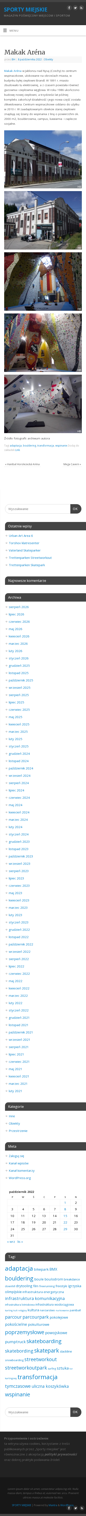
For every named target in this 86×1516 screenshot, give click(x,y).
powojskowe (56, 1332)
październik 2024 (21, 768)
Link (17, 450)
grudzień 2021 (19, 1017)
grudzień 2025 (19, 665)
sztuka (63, 1368)
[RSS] (81, 8)
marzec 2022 (18, 995)
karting (9, 1310)
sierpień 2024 (19, 783)
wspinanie (61, 445)
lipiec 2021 (16, 1054)
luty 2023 (15, 915)
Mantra (53, 1505)
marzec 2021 (18, 1083)
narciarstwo (47, 1310)
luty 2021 (15, 1091)
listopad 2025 (19, 673)
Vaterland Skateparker (25, 550)
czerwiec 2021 (19, 1061)
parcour (13, 1317)
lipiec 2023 (16, 878)
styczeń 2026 (19, 658)
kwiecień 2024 (19, 812)
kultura (33, 1310)
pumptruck (15, 1341)
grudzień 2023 (19, 841)
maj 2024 (15, 805)
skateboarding (44, 1341)
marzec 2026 (18, 643)
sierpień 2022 (19, 959)
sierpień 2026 (19, 607)
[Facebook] (69, 8)
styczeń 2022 (19, 1010)
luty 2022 (15, 1003)
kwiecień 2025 (19, 724)
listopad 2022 (19, 937)
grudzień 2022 (19, 929)
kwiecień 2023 (19, 900)
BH (13, 59)
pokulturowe (38, 1324)
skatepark (46, 1350)
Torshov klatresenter (24, 543)
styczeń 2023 (19, 922)
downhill (10, 1286)
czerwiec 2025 (19, 709)
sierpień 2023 (19, 871)
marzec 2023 (18, 907)
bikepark (41, 1269)
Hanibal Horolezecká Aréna (22, 464)
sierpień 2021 (19, 1047)
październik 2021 (21, 1032)
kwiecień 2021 (19, 1076)
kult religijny (20, 1310)
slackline (66, 1351)
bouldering (29, 445)
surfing (52, 1368)
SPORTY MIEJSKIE (25, 9)
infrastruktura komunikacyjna (35, 1298)
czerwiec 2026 (19, 621)
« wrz (11, 1241)
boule (39, 1279)
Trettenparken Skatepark (27, 565)
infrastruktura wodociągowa (54, 1304)
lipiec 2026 (16, 614)
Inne (12, 1116)
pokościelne (16, 1324)
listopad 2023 (19, 849)
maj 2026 (15, 629)
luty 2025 (15, 739)
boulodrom (53, 1279)
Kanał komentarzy (22, 1170)
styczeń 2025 (19, 746)
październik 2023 (21, 856)
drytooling (24, 1286)
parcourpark (36, 1317)
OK (74, 509)
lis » (20, 1241)
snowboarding (14, 1360)
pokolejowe (59, 1317)
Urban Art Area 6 (21, 535)
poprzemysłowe (24, 1332)
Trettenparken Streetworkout (30, 557)
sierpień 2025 (19, 695)
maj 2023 (15, 893)
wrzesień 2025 (19, 687)
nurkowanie (62, 1310)
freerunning (47, 1286)
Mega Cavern (72, 464)
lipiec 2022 (16, 966)
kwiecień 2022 (19, 988)
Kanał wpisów (19, 1163)
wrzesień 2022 (19, 951)
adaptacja (16, 445)
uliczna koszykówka (50, 1386)
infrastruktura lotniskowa (20, 1304)
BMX (53, 1269)
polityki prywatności (60, 1454)
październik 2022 (21, 944)
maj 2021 (15, 1069)
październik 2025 (21, 680)
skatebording (19, 1351)
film (35, 1286)
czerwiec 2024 (19, 797)
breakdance (72, 1279)
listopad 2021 (19, 1025)
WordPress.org (20, 1178)
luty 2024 (15, 827)
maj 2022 (15, 981)
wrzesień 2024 (19, 775)
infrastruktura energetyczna (43, 1292)
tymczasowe (18, 1386)
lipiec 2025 (16, 702)
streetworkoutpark (26, 1367)
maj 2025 (15, 717)
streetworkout (40, 1359)
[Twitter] (75, 8)
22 (65, 1222)
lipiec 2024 (16, 790)
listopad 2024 (19, 761)
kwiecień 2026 (19, 636)
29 (65, 1229)
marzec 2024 (18, 819)
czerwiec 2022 (19, 973)
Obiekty (48, 59)
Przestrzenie (18, 1131)
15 (65, 1216)
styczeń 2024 (19, 834)
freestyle (61, 1286)
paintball (75, 1310)
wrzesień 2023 (19, 863)
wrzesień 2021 (19, 1039)
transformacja (45, 445)
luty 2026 (15, 651)
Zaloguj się (16, 1156)
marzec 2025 (18, 731)
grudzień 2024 (19, 753)
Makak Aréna (13, 71)
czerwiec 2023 (19, 885)
